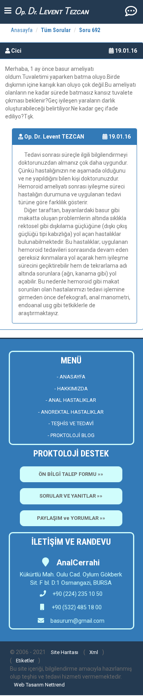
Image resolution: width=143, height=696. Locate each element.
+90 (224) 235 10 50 (77, 594)
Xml (93, 652)
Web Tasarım (29, 685)
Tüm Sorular (56, 30)
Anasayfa (22, 30)
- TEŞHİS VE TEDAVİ (71, 423)
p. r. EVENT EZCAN (51, 11)
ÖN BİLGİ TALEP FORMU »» (71, 474)
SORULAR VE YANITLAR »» (70, 496)
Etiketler (25, 661)
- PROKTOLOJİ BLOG (71, 435)
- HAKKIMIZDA (71, 389)
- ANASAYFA (71, 377)
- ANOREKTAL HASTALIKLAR (71, 412)
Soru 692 (89, 30)
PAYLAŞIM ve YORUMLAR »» (71, 518)
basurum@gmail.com (77, 621)
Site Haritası (64, 652)
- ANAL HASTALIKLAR (71, 400)
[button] (131, 10)
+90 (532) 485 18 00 (76, 607)
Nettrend (55, 685)
